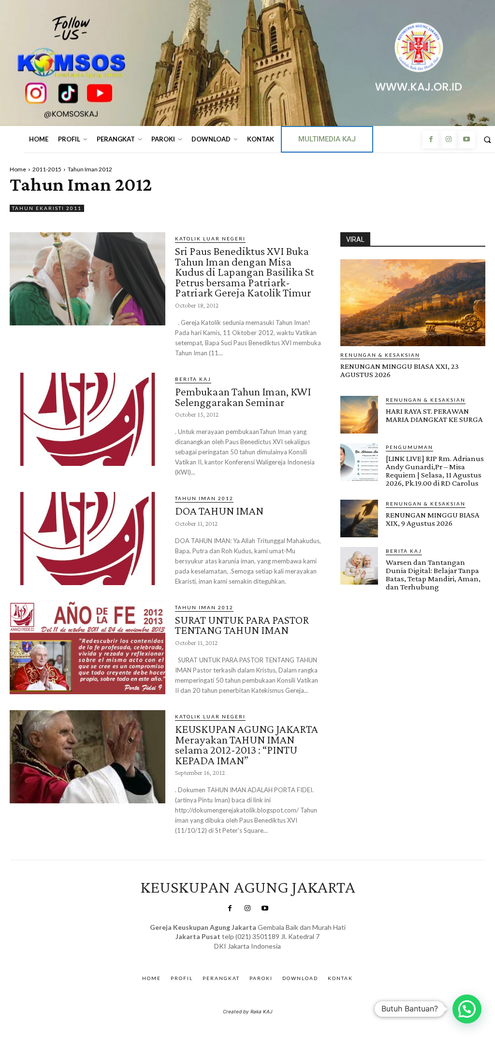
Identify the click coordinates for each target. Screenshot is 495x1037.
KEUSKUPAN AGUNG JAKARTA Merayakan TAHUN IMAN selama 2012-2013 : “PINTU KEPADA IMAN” (246, 744)
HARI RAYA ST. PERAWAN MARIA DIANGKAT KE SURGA (434, 415)
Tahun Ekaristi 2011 (47, 208)
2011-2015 (46, 169)
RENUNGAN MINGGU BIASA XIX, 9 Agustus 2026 (433, 519)
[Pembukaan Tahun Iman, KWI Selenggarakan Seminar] (87, 419)
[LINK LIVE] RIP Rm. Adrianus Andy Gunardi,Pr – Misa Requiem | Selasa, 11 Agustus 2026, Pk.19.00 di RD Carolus (435, 471)
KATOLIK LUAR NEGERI (210, 238)
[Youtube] (466, 139)
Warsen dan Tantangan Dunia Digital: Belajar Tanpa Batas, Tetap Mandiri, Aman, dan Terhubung (433, 574)
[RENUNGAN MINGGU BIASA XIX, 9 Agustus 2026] (359, 518)
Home (18, 169)
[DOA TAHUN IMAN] (87, 538)
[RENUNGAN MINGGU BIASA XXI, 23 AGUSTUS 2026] (412, 302)
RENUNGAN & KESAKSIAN (380, 355)
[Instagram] (448, 139)
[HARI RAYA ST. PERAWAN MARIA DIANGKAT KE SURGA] (359, 415)
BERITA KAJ (193, 379)
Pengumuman (409, 447)
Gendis (276, 956)
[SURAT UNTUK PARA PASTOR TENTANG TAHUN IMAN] (87, 647)
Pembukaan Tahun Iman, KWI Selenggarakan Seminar (243, 396)
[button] (466, 1009)
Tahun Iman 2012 (204, 498)
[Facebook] (431, 139)
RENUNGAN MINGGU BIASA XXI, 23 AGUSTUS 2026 (399, 370)
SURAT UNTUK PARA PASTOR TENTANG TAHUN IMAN (242, 625)
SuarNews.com (233, 956)
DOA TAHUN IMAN (219, 510)
